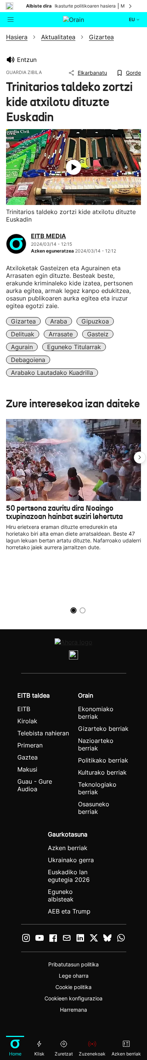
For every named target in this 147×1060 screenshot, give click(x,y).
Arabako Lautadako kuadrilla (52, 372)
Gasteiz (98, 334)
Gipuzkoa (95, 321)
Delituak (22, 334)
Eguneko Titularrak (74, 347)
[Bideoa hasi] (73, 167)
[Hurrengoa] (130, 6)
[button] (140, 457)
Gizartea (23, 321)
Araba (58, 321)
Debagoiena (28, 360)
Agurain (22, 347)
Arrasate (61, 334)
